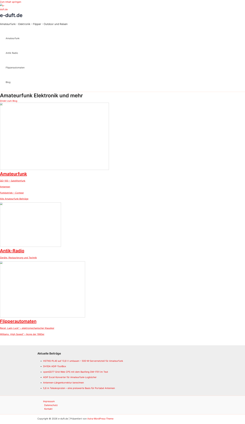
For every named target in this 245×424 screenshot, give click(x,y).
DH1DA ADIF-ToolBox (54, 366)
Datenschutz (51, 405)
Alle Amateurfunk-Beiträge (14, 198)
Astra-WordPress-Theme (100, 418)
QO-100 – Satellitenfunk (12, 180)
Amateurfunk (13, 38)
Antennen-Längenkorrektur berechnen (63, 382)
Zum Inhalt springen (10, 1)
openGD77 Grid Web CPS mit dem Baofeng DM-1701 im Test (75, 371)
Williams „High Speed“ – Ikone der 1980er (22, 334)
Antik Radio (12, 52)
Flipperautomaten (15, 67)
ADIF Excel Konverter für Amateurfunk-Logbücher (70, 377)
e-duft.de (11, 15)
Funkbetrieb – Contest (12, 192)
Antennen (5, 186)
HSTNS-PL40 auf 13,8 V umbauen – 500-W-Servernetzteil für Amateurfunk (83, 360)
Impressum (49, 401)
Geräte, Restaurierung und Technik (18, 257)
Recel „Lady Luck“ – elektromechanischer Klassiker (27, 328)
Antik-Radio (12, 250)
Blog (8, 82)
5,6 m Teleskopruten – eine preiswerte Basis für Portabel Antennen (79, 388)
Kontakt (48, 408)
